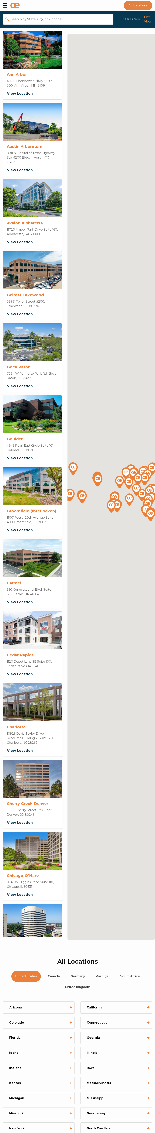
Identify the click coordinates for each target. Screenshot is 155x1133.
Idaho (40, 1053)
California (117, 1007)
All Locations (138, 5)
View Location (20, 93)
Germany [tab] (78, 976)
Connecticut (117, 1022)
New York (40, 1128)
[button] (126, 474)
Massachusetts (117, 1083)
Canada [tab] (54, 976)
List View (147, 19)
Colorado (40, 1022)
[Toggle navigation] (5, 5)
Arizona (40, 1007)
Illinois (117, 1053)
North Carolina (117, 1128)
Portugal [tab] (102, 976)
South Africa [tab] (130, 976)
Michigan (40, 1098)
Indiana (40, 1068)
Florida (40, 1037)
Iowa (117, 1068)
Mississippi (117, 1098)
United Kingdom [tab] (77, 987)
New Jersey (117, 1113)
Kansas (40, 1083)
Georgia (117, 1037)
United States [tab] (26, 976)
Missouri (40, 1113)
